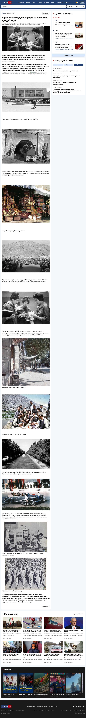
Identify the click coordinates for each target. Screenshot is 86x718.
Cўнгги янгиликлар (63, 14)
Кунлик (58, 64)
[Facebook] (74, 706)
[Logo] (6, 2)
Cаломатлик (60, 2)
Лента (7, 669)
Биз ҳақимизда (31, 706)
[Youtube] (79, 706)
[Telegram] (81, 706)
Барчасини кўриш (68, 55)
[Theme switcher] (77, 2)
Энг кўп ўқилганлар (64, 60)
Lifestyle (67, 2)
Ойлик (78, 64)
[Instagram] (76, 706)
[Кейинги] (82, 670)
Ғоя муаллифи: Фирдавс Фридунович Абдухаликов (42, 710)
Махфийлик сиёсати (5, 713)
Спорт (53, 2)
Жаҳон (28, 2)
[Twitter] (84, 706)
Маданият (46, 2)
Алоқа (45, 706)
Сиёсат (33, 2)
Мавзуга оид (11, 614)
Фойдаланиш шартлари (79, 713)
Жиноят (40, 2)
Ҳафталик (68, 64)
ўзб (83, 2)
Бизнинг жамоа (53, 706)
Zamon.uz (33, 72)
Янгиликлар (39, 706)
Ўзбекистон (21, 2)
